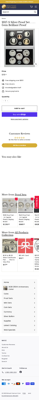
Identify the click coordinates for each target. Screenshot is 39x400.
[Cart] (31, 7)
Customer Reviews (8, 345)
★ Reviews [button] (37, 202)
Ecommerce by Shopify (10, 396)
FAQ (3, 350)
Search (4, 361)
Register (5, 359)
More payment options (19, 119)
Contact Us (6, 356)
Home (4, 18)
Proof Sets (20, 194)
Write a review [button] (19, 145)
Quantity (5, 97)
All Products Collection (15, 233)
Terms (4, 353)
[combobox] (19, 12)
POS (24, 393)
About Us (5, 347)
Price (4, 71)
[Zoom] (36, 64)
